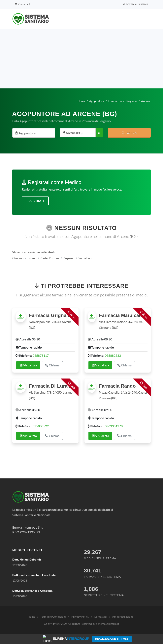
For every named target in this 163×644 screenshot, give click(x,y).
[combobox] (33, 133)
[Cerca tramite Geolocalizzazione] (99, 132)
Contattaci (24, 4)
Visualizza (29, 365)
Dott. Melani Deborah (26, 559)
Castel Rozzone (50, 258)
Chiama (53, 365)
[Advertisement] (81, 58)
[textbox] (32, 133)
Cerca (131, 132)
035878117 (41, 355)
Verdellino (85, 258)
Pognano (68, 258)
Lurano (32, 258)
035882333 (113, 355)
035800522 (41, 426)
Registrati (35, 200)
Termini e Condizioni (53, 616)
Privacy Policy (80, 616)
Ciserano (17, 258)
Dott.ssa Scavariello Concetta (32, 590)
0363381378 (114, 426)
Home (31, 616)
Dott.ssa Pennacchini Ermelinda (34, 575)
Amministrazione (122, 616)
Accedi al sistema (136, 4)
